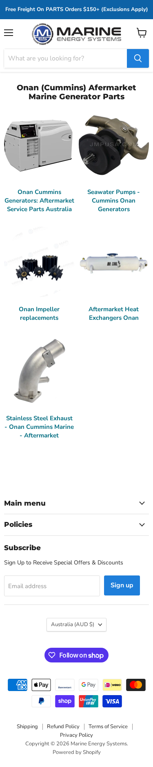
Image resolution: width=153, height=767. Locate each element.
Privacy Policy (76, 735)
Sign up (122, 585)
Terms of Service (108, 726)
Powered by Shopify (77, 752)
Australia (72, 624)
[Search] (138, 58)
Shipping (27, 726)
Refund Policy (63, 726)
